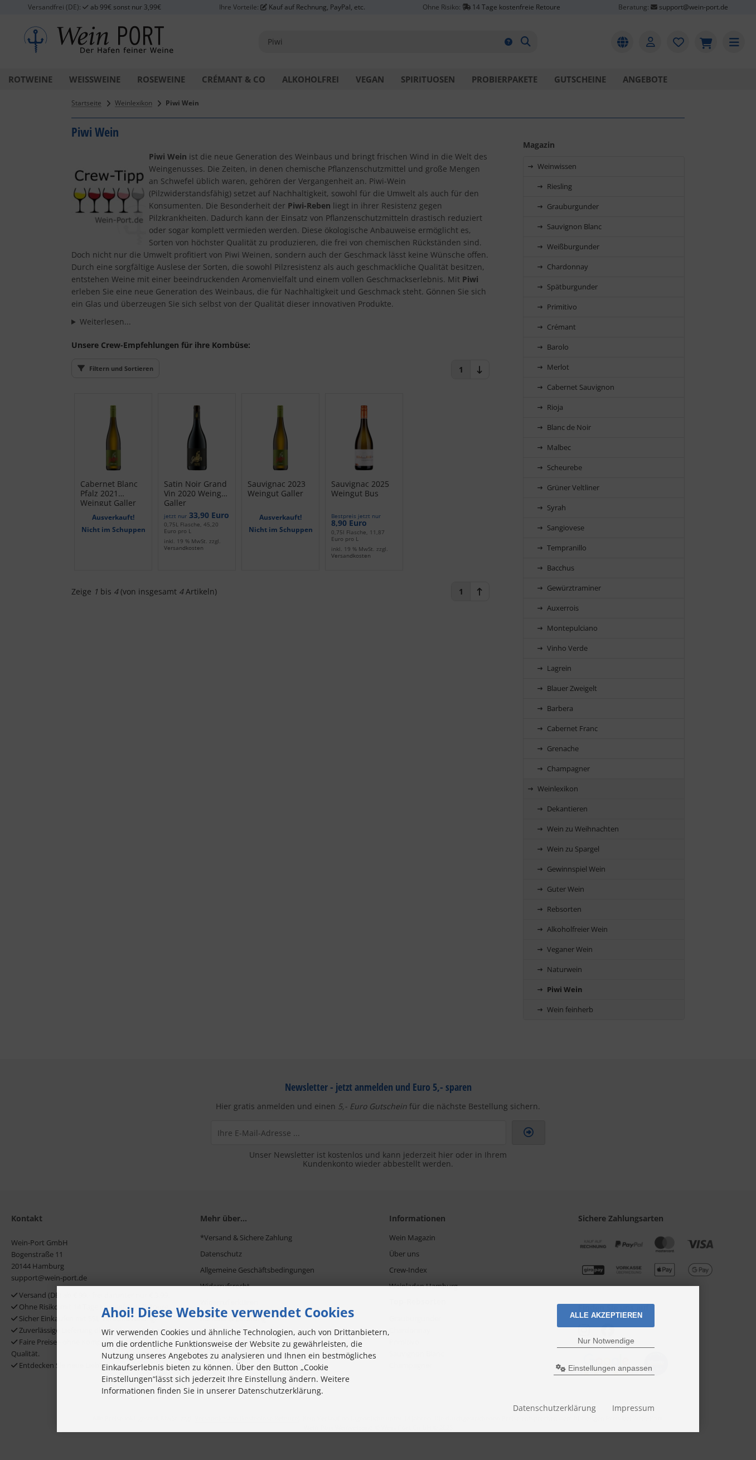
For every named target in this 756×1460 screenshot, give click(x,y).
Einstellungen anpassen (609, 1368)
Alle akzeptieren (606, 1315)
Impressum (633, 1408)
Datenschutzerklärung (554, 1408)
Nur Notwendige (606, 1340)
